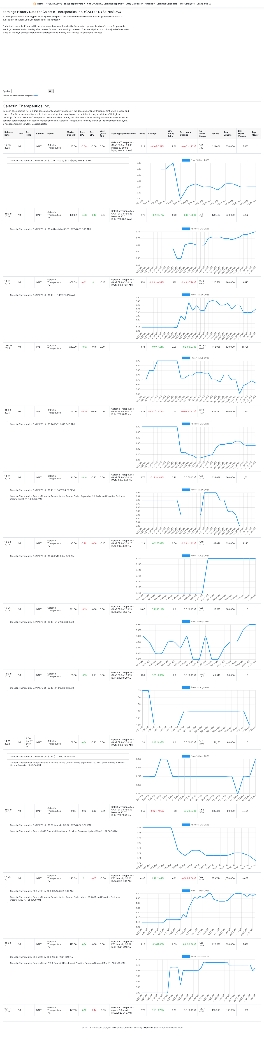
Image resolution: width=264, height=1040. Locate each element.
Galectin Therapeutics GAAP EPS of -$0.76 (122, 410)
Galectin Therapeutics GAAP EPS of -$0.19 (122, 608)
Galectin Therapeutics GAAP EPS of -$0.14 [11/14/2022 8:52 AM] (42, 756)
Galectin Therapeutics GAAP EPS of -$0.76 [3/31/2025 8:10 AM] (42, 424)
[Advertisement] (132, 59)
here (36, 96)
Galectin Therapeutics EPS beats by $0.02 (122, 943)
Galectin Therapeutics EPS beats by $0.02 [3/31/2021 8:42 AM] (42, 957)
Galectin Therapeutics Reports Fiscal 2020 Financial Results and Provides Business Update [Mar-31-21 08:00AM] (67, 963)
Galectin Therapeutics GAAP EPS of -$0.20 (122, 542)
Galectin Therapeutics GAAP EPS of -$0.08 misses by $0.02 (122, 145)
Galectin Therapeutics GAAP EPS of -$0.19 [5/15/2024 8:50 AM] (42, 622)
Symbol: (7, 91)
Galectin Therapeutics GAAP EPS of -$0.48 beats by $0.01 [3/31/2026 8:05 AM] (50, 229)
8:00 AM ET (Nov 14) (29, 742)
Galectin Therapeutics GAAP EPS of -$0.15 (122, 673)
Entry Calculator (134, 3)
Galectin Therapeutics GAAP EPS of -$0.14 (122, 741)
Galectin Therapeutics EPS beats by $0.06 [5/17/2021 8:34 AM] (42, 891)
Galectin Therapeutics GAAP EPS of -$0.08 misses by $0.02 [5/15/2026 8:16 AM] (51, 160)
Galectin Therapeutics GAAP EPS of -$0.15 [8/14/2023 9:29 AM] (42, 688)
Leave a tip (203, 3)
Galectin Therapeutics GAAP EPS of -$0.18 (122, 476)
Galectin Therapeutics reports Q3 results (122, 1008)
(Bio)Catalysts (187, 3)
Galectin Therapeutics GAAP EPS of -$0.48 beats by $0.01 (122, 214)
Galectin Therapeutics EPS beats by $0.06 (122, 877)
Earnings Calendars (167, 3)
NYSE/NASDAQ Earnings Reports (104, 3)
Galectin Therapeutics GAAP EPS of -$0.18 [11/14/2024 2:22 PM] (42, 490)
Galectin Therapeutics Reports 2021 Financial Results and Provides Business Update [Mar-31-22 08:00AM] (64, 831)
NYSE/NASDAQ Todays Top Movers (64, 3)
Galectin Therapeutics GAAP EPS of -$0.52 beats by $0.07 (122, 810)
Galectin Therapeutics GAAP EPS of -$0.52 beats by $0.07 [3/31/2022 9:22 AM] (50, 825)
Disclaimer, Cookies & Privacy (127, 1027)
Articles (149, 3)
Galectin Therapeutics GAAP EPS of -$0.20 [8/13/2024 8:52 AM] (42, 556)
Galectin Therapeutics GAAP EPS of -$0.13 (122, 281)
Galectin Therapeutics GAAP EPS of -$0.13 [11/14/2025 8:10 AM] (42, 295)
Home (40, 3)
